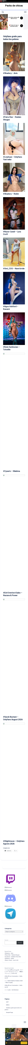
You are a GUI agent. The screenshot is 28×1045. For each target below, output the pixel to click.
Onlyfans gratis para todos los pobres (13, 1008)
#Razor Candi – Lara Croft (11, 960)
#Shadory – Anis (10, 73)
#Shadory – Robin (11, 194)
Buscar (6, 940)
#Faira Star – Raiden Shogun (12, 955)
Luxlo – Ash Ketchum (13, 990)
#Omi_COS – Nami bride (13, 268)
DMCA (7, 1005)
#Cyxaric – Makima (11, 471)
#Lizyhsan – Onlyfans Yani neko (13, 956)
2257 (7, 1002)
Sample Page (9, 1012)
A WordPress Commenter (11, 976)
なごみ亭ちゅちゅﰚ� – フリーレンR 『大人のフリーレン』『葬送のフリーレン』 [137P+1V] (14, 971)
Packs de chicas (14, 5)
